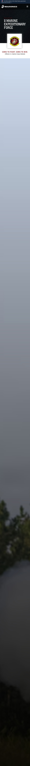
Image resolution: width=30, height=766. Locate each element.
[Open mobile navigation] (27, 6)
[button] (6, 2)
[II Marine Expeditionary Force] (9, 6)
